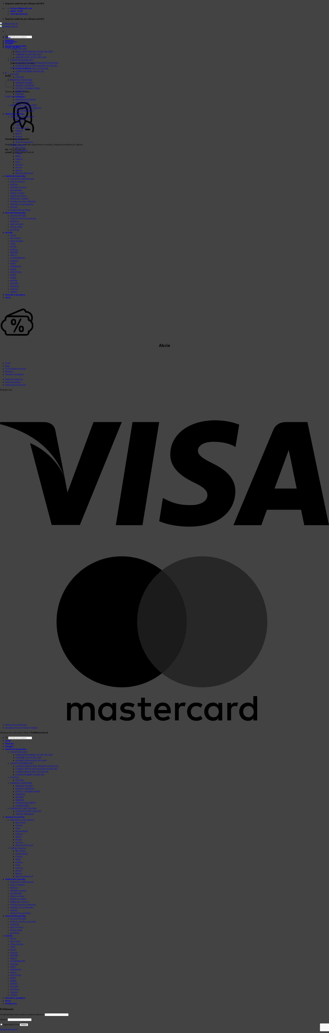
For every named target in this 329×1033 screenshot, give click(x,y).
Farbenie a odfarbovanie (22, 178)
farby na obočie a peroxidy (23, 218)
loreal (13, 235)
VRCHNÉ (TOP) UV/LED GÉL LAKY (31, 57)
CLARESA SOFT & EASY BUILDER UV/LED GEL (36, 65)
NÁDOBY (19, 94)
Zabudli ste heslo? (8, 1029)
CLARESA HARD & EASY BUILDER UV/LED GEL (36, 63)
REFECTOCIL (16, 272)
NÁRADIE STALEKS (24, 82)
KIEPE (13, 263)
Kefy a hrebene (17, 181)
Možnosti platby (13, 382)
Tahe (17, 125)
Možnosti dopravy (14, 379)
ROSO (13, 275)
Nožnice (14, 184)
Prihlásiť (24, 1025)
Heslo (3, 1019)
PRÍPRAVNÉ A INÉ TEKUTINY (23, 105)
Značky (9, 232)
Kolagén (9, 43)
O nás (8, 363)
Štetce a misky (17, 193)
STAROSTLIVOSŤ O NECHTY (28, 108)
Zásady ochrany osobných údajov (21, 727)
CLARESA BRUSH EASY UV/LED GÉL (32, 68)
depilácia (14, 221)
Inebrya (19, 130)
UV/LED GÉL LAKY (18, 752)
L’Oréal (18, 122)
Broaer (18, 136)
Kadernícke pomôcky (20, 210)
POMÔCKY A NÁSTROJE (21, 80)
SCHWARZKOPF (17, 258)
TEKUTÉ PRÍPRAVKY (24, 111)
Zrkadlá (13, 207)
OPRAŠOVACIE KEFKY (25, 99)
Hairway (14, 260)
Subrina (19, 139)
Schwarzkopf (21, 128)
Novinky (9, 40)
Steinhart (14, 286)
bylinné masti (16, 224)
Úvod (7, 37)
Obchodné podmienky (16, 724)
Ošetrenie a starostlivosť (22, 116)
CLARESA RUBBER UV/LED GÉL (29, 71)
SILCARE (14, 283)
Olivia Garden (16, 241)
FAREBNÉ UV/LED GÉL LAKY (28, 54)
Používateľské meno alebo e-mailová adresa (22, 1014)
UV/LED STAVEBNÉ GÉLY (22, 60)
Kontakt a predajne (15, 294)
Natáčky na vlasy (18, 187)
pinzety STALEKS (18, 215)
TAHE (12, 243)
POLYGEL (14, 74)
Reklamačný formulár (15, 385)
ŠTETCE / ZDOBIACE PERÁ (27, 88)
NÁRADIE (19, 96)
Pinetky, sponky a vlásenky (23, 201)
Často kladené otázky (15, 368)
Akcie (8, 297)
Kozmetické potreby (15, 212)
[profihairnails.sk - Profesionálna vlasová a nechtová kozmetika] (9, 25)
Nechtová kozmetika (15, 46)
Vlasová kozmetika (15, 113)
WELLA (13, 255)
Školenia (9, 371)
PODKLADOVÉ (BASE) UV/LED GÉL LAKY (34, 51)
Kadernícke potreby (15, 176)
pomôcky (14, 229)
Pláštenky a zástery (19, 198)
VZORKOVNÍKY (22, 102)
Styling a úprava (18, 145)
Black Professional (24, 142)
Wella (18, 156)
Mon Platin (20, 119)
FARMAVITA (15, 266)
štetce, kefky (16, 226)
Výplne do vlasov (18, 195)
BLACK (13, 246)
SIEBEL (13, 277)
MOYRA (13, 280)
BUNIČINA (20, 91)
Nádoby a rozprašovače (21, 204)
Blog (7, 366)
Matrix (18, 133)
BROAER (14, 252)
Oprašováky (16, 190)
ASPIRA (13, 291)
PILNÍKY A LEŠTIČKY (24, 85)
